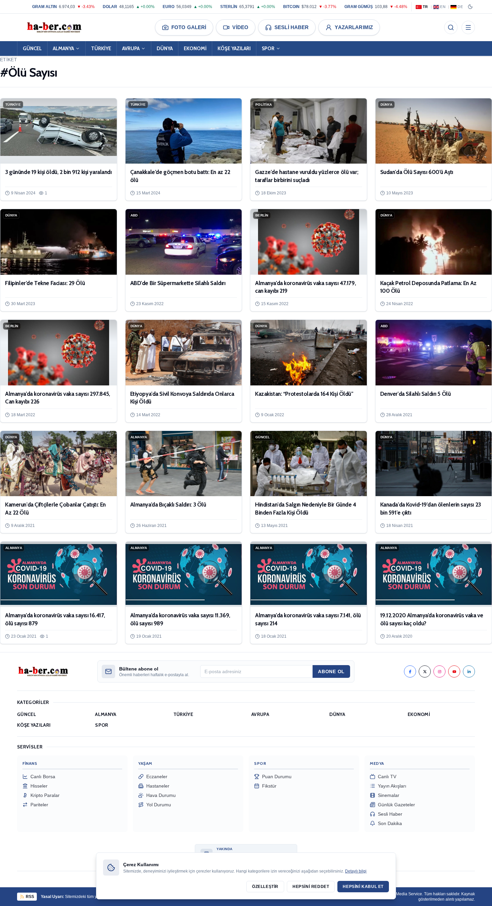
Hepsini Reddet (311, 886)
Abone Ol (331, 671)
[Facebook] (410, 671)
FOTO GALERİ (188, 27)
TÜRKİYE (101, 49)
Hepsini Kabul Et (363, 886)
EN (442, 7)
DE (460, 7)
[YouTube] (454, 671)
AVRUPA (131, 49)
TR (425, 7)
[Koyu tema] (470, 6)
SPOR (268, 49)
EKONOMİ (195, 49)
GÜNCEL (32, 49)
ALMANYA (63, 49)
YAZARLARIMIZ (354, 27)
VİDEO (240, 27)
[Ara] (451, 27)
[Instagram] (439, 671)
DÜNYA (165, 49)
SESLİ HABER (291, 27)
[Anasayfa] (54, 27)
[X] (425, 671)
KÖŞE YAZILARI (234, 49)
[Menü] (468, 27)
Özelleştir (265, 886)
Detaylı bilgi (355, 871)
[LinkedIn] (469, 671)
